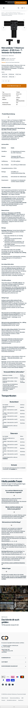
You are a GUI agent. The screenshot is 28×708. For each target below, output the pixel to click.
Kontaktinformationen (11, 700)
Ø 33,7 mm (18, 74)
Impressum (20, 700)
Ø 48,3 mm (11, 76)
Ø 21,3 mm (4, 74)
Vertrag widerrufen (20, 2)
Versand (3, 62)
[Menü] (3, 8)
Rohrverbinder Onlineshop (11, 694)
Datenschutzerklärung (15, 698)
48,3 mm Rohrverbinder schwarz (13, 12)
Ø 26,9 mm (11, 74)
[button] (18, 8)
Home (2, 12)
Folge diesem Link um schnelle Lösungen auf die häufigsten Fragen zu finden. (13, 577)
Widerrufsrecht (4, 698)
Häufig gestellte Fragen (11, 481)
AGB (22, 698)
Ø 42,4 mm (4, 76)
